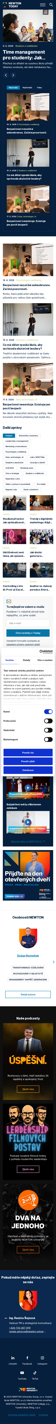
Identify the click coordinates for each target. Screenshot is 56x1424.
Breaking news (26, 468)
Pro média (41, 484)
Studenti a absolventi (14, 462)
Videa (39, 87)
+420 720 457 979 (19, 1327)
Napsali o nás (11, 489)
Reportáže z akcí (13, 479)
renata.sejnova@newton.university (27, 1331)
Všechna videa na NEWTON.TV (26, 841)
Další (13, 75)
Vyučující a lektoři (37, 462)
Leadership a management (17, 441)
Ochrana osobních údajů (21, 1414)
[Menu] (42, 5)
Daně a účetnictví (31, 489)
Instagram (42, 1363)
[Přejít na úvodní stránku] (12, 4)
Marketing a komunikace (16, 446)
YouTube (22, 1378)
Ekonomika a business (28, 435)
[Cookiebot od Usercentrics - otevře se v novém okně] (40, 652)
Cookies (43, 1414)
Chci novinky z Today (28, 632)
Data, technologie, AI (14, 457)
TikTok (35, 1378)
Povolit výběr (28, 761)
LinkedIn (13, 1363)
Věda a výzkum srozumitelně (18, 484)
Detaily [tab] (26, 660)
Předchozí (6, 75)
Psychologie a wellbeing (16, 452)
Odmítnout (28, 770)
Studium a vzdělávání (35, 473)
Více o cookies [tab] (45, 660)
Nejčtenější (27, 87)
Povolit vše (28, 752)
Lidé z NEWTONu (37, 457)
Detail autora (28, 994)
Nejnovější (13, 87)
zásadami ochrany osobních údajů (23, 644)
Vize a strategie (12, 473)
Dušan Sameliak (28, 955)
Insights (9, 435)
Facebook (27, 1363)
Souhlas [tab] (9, 660)
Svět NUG (10, 468)
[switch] (48, 720)
